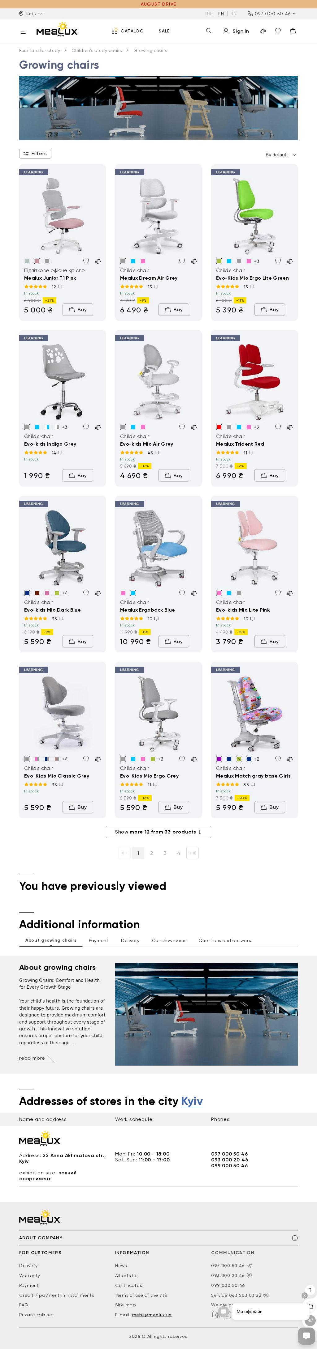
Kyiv (192, 1101)
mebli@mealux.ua (152, 1314)
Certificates (128, 1285)
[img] (62, 216)
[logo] (57, 29)
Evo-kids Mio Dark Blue (52, 610)
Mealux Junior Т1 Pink (50, 278)
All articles (126, 1275)
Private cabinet (36, 1314)
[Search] (208, 31)
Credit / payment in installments (56, 1295)
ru (234, 13)
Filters (39, 153)
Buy (82, 309)
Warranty (29, 1275)
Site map (125, 1304)
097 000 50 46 (273, 13)
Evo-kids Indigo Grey (50, 444)
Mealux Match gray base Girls (253, 776)
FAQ (23, 1304)
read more (32, 1058)
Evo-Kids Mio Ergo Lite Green (252, 278)
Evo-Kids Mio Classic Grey (56, 776)
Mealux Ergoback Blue (147, 610)
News (121, 1265)
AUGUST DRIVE (158, 4)
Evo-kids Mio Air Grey (146, 444)
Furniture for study (39, 50)
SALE (164, 30)
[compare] (263, 30)
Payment (29, 1285)
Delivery (28, 1265)
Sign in (241, 31)
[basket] (293, 30)
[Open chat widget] (306, 1336)
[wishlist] (278, 30)
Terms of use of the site (141, 1295)
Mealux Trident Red (240, 444)
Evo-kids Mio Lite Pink (243, 610)
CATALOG (132, 30)
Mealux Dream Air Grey (149, 278)
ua (208, 13)
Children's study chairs (97, 50)
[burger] (23, 32)
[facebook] (216, 1315)
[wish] (86, 261)
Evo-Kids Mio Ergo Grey (149, 776)
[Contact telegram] (249, 1266)
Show (155, 832)
